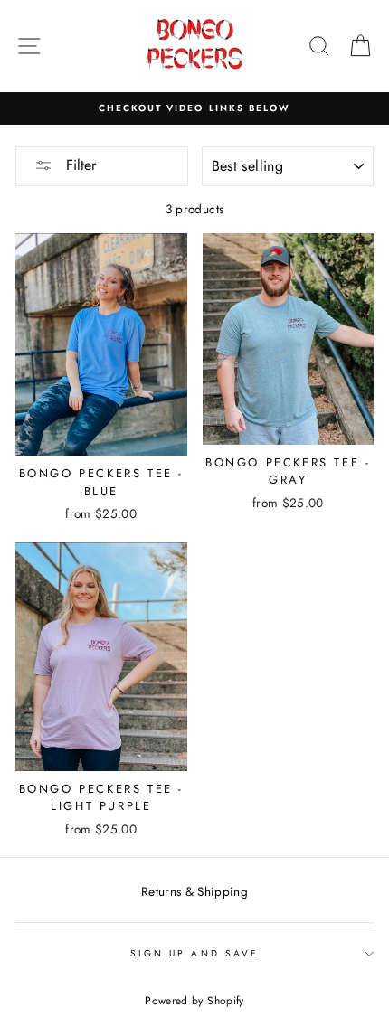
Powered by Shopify (194, 1001)
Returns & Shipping (194, 891)
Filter (79, 165)
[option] (194, 108)
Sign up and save (194, 953)
